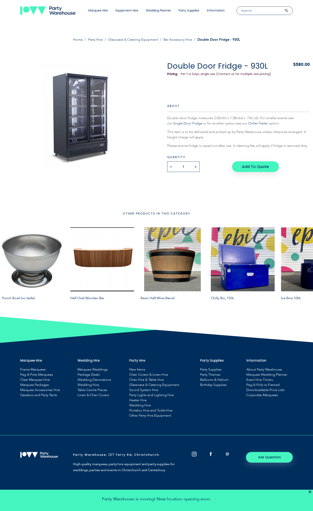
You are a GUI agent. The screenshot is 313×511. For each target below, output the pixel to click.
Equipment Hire (127, 10)
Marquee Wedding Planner (266, 375)
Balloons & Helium (214, 380)
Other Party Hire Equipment (150, 416)
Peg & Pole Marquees (36, 375)
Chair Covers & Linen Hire (148, 375)
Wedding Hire (88, 385)
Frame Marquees (33, 370)
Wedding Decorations (94, 380)
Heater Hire (138, 400)
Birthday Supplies (213, 385)
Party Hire (95, 39)
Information (216, 10)
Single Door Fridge (187, 123)
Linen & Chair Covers (93, 395)
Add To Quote (255, 166)
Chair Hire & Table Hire (146, 380)
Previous (6, 263)
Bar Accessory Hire (178, 39)
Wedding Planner (158, 10)
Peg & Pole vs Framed (263, 385)
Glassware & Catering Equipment (133, 39)
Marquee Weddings (93, 370)
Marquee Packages (34, 385)
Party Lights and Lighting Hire (151, 395)
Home (78, 39)
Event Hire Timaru (259, 380)
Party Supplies (189, 10)
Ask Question (269, 457)
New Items (137, 370)
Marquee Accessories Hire (40, 390)
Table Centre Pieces (92, 390)
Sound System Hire (143, 390)
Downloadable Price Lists (265, 390)
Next (306, 263)
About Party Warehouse (264, 370)
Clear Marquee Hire (35, 380)
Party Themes (210, 375)
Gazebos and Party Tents (38, 395)
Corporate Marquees (262, 395)
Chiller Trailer (258, 123)
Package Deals (89, 375)
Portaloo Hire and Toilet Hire (150, 411)
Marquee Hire (98, 10)
